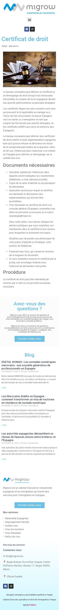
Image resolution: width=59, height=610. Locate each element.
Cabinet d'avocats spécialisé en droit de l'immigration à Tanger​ (29, 600)
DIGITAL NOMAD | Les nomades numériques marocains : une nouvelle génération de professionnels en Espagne (29, 365)
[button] (29, 19)
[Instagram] (32, 29)
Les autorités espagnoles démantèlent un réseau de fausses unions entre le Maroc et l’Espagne (29, 437)
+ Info (4, 388)
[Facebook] (26, 29)
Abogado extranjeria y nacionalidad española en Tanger (29, 595)
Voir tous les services (14, 545)
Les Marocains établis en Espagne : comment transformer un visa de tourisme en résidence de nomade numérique (28, 399)
